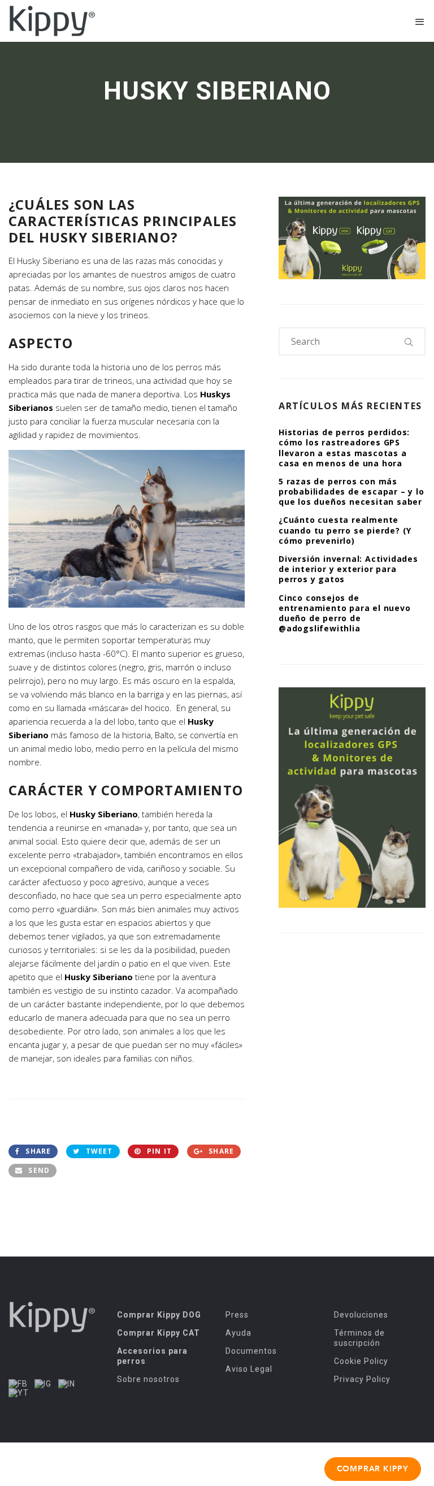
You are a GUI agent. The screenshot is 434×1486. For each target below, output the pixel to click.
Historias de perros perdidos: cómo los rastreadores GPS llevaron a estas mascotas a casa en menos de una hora (344, 448)
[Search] (409, 341)
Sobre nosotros (148, 1379)
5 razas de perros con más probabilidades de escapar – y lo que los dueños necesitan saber (351, 491)
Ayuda (238, 1332)
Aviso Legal (248, 1369)
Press (237, 1314)
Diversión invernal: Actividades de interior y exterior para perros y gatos (348, 568)
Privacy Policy (362, 1379)
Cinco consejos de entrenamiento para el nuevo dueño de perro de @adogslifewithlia (345, 613)
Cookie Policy (361, 1361)
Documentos (251, 1350)
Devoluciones (361, 1314)
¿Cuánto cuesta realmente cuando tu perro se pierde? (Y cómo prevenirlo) (345, 529)
